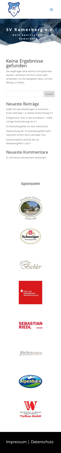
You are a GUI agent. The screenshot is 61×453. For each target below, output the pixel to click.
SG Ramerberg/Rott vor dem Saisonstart (27, 126)
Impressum (16, 441)
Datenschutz (42, 441)
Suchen (49, 94)
